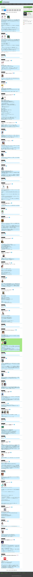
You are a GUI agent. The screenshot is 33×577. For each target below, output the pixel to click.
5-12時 (7, 12)
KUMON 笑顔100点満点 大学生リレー (6, 203)
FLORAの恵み (3, 130)
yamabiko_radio (4, 378)
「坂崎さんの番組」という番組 (5, 391)
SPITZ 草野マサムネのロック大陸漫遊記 (6, 424)
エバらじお (2, 152)
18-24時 (12, 12)
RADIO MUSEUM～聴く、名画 (5, 452)
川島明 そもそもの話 (3, 310)
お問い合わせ (2, 573)
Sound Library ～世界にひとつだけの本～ (6, 73)
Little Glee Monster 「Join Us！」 (6, 140)
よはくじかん (10, 274)
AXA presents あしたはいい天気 (5, 238)
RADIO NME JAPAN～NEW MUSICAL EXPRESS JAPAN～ (8, 555)
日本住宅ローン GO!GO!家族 (5, 252)
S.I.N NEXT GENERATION (4, 409)
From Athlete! (3, 14)
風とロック (2, 529)
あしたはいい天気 (10, 249)
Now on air (25, 11)
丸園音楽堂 (2, 340)
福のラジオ (10, 230)
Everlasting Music (3, 521)
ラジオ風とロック (11, 536)
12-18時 (9, 12)
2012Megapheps (4, 406)
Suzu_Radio (4, 274)
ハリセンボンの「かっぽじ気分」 (5, 60)
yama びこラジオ (3, 372)
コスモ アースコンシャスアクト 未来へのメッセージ (7, 122)
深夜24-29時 (15, 12)
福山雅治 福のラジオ (3, 217)
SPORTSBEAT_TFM (5, 119)
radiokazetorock (4, 536)
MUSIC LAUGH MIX (3, 461)
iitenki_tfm (4, 249)
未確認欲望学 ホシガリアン (5, 482)
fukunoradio (4, 230)
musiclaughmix (4, 468)
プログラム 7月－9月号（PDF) (27, 21)
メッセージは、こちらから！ (4, 115)
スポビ (11, 119)
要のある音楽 (3, 358)
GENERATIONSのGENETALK (5, 507)
